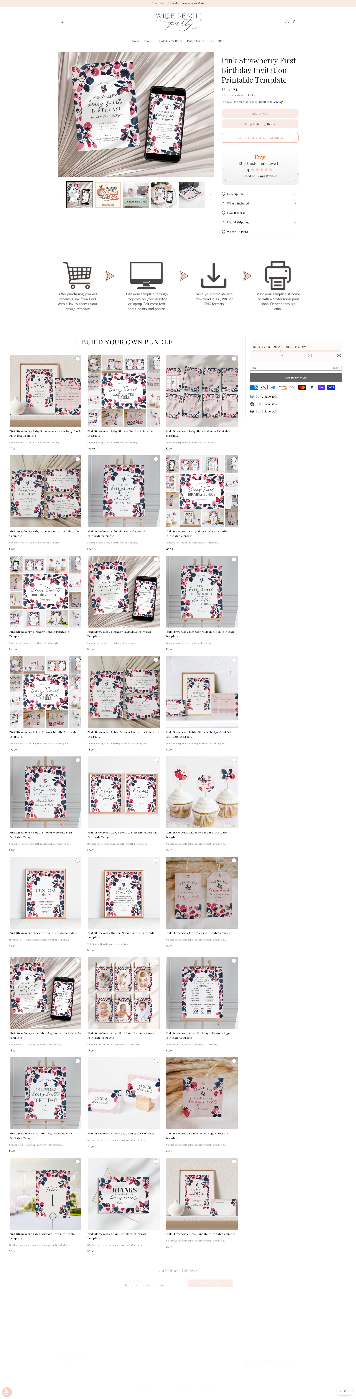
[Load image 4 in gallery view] (164, 194)
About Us (63, 1325)
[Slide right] (210, 195)
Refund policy (96, 1394)
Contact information (176, 1394)
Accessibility (126, 1345)
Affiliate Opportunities (71, 1345)
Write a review (210, 1283)
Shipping (227, 95)
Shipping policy (154, 1394)
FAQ (60, 1319)
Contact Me (64, 1332)
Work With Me (66, 1338)
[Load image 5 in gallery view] (192, 194)
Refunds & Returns (130, 1325)
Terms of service (134, 1394)
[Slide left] (61, 195)
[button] (61, 21)
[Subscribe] (120, 1362)
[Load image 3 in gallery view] (136, 194)
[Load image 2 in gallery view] (108, 194)
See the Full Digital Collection (260, 137)
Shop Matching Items (260, 124)
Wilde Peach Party (75, 1394)
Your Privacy (126, 1338)
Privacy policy (114, 1394)
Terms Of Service (129, 1332)
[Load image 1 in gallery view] (80, 194)
